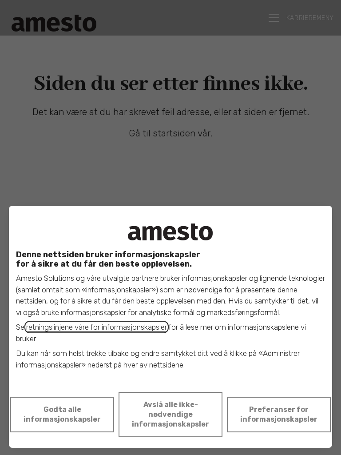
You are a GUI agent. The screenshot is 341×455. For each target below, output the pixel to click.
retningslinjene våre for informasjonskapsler (96, 327)
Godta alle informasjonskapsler (62, 414)
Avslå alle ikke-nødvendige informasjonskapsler (170, 414)
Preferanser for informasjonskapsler (278, 414)
